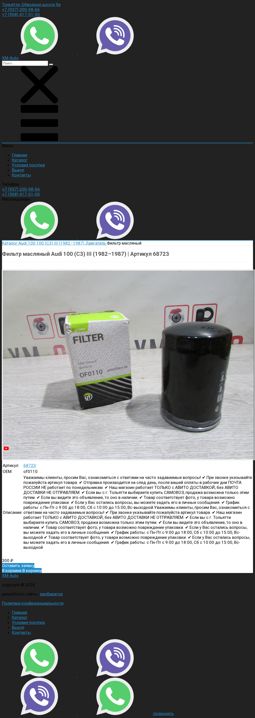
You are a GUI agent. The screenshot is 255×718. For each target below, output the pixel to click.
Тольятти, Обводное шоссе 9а (31, 4)
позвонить (163, 713)
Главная (19, 154)
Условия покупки (28, 164)
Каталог (19, 159)
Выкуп (18, 169)
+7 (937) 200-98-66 (21, 9)
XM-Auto (10, 575)
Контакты (21, 174)
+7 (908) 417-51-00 (21, 14)
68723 (29, 465)
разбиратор (51, 593)
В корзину (22, 570)
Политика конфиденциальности (33, 603)
